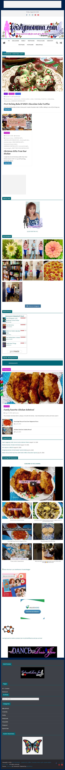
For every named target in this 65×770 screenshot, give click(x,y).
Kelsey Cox (9, 345)
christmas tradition (25, 99)
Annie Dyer (9, 322)
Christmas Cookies (9, 138)
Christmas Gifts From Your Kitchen (15, 152)
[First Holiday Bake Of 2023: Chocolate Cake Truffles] (32, 74)
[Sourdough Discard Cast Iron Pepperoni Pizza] (7, 422)
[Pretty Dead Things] (4, 343)
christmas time (17, 99)
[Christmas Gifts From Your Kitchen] (17, 122)
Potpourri (30, 44)
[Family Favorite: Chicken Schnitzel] (32, 388)
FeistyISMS (21, 44)
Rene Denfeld (9, 339)
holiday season (7, 101)
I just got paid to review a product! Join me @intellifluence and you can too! (22, 638)
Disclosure (15, 40)
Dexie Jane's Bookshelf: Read (14, 316)
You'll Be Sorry (10, 325)
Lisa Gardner (9, 326)
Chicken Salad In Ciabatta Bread (22, 429)
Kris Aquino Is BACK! (7, 447)
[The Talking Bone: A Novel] (4, 337)
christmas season (9, 99)
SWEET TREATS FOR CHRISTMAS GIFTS (20, 148)
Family (23, 40)
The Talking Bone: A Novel (13, 337)
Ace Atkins (9, 334)
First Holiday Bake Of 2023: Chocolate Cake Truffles (27, 104)
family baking (37, 99)
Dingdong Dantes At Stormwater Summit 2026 (14, 450)
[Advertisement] (32, 4)
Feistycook (31, 40)
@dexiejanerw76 (13, 363)
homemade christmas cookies (10, 144)
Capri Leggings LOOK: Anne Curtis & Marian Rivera (15, 442)
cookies (32, 99)
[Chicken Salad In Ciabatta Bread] (7, 430)
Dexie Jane (18, 96)
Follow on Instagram (33, 306)
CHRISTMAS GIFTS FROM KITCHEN (11, 140)
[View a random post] (61, 43)
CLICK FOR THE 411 (32, 231)
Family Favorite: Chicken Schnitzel (19, 409)
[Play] (33, 484)
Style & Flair (40, 40)
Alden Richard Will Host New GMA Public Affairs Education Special (19, 452)
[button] (17, 512)
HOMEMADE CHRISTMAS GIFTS (18, 101)
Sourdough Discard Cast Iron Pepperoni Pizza (26, 421)
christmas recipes (8, 142)
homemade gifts (7, 148)
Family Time (44, 99)
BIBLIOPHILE (39, 44)
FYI (9, 40)
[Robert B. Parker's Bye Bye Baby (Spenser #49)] (4, 331)
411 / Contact (5, 688)
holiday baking (50, 99)
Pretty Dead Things (11, 343)
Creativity (50, 40)
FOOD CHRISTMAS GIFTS (18, 142)
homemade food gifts (23, 146)
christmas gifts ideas (24, 140)
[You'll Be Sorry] (4, 325)
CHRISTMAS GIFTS (18, 138)
